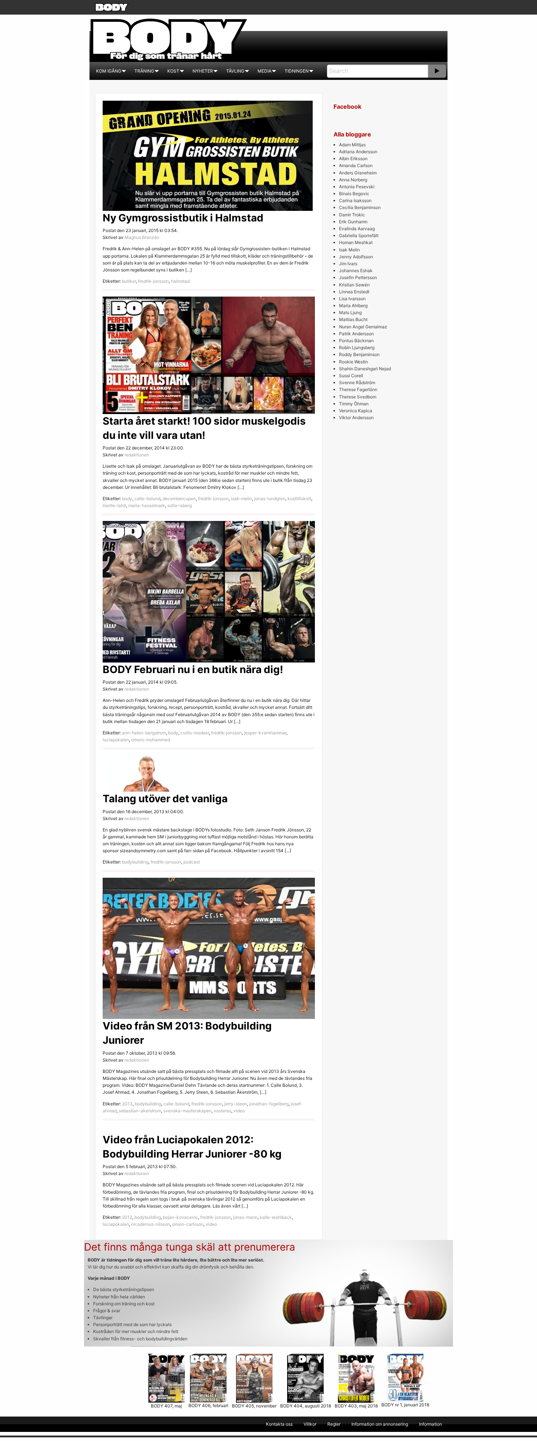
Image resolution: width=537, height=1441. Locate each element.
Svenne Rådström (357, 382)
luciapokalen (116, 739)
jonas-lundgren (269, 498)
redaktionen (137, 454)
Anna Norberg (353, 179)
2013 (127, 1103)
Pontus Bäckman (356, 340)
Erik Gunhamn (353, 221)
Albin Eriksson (353, 158)
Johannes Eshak (356, 270)
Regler (333, 1424)
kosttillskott (299, 498)
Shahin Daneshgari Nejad (365, 368)
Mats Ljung (350, 312)
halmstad (180, 281)
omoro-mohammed (150, 739)
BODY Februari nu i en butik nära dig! (193, 669)
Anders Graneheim (358, 172)
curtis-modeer (194, 732)
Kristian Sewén (354, 284)
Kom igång (108, 71)
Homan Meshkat (356, 242)
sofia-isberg (179, 505)
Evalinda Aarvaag (357, 228)
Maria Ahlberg (353, 305)
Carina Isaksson (355, 200)
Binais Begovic (354, 193)
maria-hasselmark (146, 505)
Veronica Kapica (355, 410)
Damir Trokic (352, 214)
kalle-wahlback (276, 1217)
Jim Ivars (348, 263)
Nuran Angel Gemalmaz (363, 326)
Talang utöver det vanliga (165, 798)
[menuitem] (109, 71)
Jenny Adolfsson (356, 256)
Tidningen (297, 71)
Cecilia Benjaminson (360, 207)
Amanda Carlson (356, 165)
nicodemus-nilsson (150, 1224)
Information (430, 1424)
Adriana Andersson (358, 151)
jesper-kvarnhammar (265, 732)
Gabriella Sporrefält (358, 235)
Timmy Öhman (354, 403)
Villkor (310, 1424)
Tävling (235, 71)
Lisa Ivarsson (352, 298)
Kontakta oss (279, 1424)
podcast (191, 862)
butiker (129, 281)
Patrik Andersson (356, 333)
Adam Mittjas (352, 144)
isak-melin (241, 498)
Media (264, 71)
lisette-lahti (114, 505)
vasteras (222, 1110)
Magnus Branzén (142, 237)
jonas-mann (245, 1217)
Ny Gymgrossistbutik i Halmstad (183, 218)
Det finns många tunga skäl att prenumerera (189, 1247)
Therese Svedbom (357, 396)
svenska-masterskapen (187, 1110)
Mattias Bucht (353, 319)
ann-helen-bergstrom (144, 732)
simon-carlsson (187, 1224)
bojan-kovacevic (180, 1217)
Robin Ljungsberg (356, 347)
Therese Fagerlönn (358, 389)
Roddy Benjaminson (359, 354)
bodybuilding (135, 862)
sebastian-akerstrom (140, 1110)
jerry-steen (235, 1103)
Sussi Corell (351, 375)
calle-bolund (147, 498)
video (239, 1110)
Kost (173, 71)
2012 (127, 1217)
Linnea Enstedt (354, 291)
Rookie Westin (353, 361)
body (127, 498)
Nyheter (203, 71)
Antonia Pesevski (356, 186)
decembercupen (179, 498)
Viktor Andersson (356, 417)
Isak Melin (349, 249)
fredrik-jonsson (153, 281)
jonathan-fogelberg (269, 1103)
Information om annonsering (379, 1424)
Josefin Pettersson (358, 277)
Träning (144, 71)
